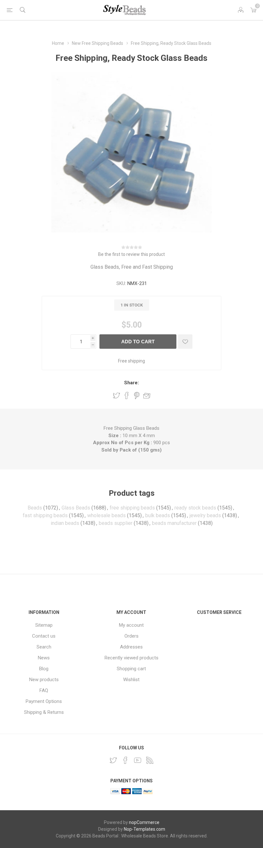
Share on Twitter (116, 395)
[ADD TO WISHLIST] (185, 341)
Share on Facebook (126, 395)
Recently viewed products (131, 658)
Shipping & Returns (44, 712)
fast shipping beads (45, 515)
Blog (43, 669)
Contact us (43, 636)
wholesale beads (106, 515)
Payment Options (44, 701)
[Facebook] (125, 760)
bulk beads (157, 515)
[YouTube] (137, 760)
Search (44, 647)
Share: (131, 383)
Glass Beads (76, 508)
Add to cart (138, 341)
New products (44, 679)
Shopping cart (131, 669)
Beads (35, 508)
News (44, 658)
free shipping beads (132, 508)
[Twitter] (113, 760)
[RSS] (150, 760)
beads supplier (115, 523)
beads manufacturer (174, 523)
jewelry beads (205, 515)
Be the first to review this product (131, 254)
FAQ (43, 690)
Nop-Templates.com (144, 829)
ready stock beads (195, 508)
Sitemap (44, 625)
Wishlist (131, 679)
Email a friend (146, 395)
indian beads (65, 523)
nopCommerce (144, 822)
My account (131, 625)
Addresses (131, 647)
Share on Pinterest (136, 395)
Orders (131, 636)
